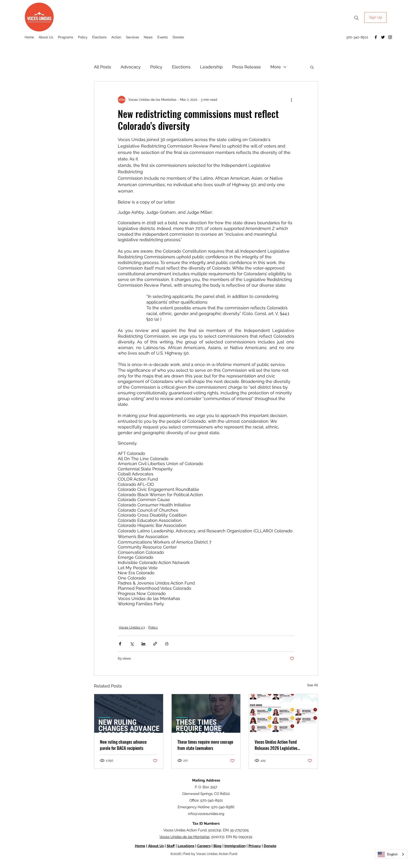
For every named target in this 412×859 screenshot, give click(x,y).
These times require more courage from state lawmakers (205, 745)
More (275, 66)
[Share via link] (155, 643)
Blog (217, 846)
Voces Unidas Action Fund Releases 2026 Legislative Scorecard (276, 745)
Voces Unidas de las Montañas (185, 837)
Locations (186, 846)
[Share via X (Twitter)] (131, 643)
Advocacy (131, 66)
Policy (156, 66)
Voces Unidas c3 (132, 627)
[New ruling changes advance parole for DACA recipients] (128, 713)
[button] (312, 67)
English (392, 854)
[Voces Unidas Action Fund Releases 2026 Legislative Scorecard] (283, 713)
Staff (171, 846)
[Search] (356, 18)
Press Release (246, 66)
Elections (181, 66)
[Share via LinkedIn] (143, 643)
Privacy (254, 846)
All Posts (102, 66)
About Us (156, 846)
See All (312, 685)
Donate (270, 846)
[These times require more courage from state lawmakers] (206, 713)
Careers (204, 846)
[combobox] (391, 854)
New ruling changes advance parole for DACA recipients (123, 745)
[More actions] (291, 99)
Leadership (211, 66)
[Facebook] (375, 37)
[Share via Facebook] (120, 643)
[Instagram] (390, 37)
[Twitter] (383, 37)
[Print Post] (167, 643)
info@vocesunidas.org (206, 814)
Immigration (235, 846)
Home (140, 846)
